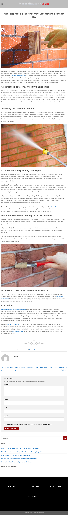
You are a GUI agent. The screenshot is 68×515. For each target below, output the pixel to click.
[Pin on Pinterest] (38, 343)
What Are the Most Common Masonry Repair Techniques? (19, 458)
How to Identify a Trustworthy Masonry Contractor (17, 462)
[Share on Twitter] (32, 343)
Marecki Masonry (17, 331)
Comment (7, 384)
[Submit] (65, 438)
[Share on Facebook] (29, 343)
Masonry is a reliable (13, 324)
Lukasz (42, 22)
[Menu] (2, 4)
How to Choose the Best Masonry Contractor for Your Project (20, 448)
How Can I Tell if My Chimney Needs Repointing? (16, 455)
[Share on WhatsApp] (26, 343)
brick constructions (55, 207)
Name (6, 399)
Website (6, 416)
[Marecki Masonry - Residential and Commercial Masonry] (34, 4)
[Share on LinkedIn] (42, 343)
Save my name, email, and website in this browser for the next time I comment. (29, 424)
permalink (47, 350)
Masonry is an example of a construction (13, 309)
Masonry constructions (18, 75)
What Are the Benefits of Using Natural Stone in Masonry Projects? (21, 452)
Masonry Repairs (34, 11)
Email (5, 408)
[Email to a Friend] (35, 343)
